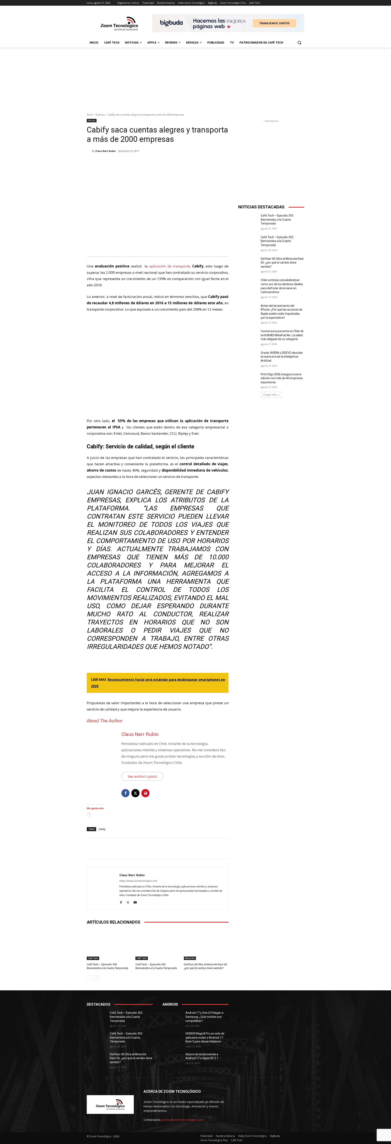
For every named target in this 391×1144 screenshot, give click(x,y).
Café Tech (93, 958)
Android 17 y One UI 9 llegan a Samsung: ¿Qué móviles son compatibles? (204, 1016)
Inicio (90, 114)
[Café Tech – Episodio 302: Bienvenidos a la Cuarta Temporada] (157, 944)
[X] (125, 161)
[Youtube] (135, 901)
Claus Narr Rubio (105, 150)
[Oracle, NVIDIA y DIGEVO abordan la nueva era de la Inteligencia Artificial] (248, 358)
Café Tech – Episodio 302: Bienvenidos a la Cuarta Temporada (277, 241)
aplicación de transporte (169, 266)
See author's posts (142, 776)
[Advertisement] (195, 77)
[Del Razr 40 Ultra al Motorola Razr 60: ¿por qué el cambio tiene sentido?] (206, 944)
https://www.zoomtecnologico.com (138, 880)
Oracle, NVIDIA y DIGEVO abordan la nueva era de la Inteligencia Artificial (282, 356)
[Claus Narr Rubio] (89, 151)
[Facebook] (116, 161)
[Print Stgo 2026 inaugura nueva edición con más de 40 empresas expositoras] (248, 379)
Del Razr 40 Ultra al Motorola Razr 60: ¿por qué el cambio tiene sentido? (282, 262)
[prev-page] (89, 978)
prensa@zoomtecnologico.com (182, 1120)
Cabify (102, 829)
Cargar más (270, 394)
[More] (153, 161)
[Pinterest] (135, 161)
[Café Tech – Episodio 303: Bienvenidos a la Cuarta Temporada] (109, 944)
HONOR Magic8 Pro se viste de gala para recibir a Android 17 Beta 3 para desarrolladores (205, 1037)
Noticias (100, 114)
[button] (299, 42)
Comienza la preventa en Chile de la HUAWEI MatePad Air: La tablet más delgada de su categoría (282, 335)
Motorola (190, 958)
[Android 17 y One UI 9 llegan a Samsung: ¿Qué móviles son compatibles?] (172, 1018)
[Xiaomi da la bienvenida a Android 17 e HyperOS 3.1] (172, 1059)
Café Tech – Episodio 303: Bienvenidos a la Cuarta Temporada (277, 219)
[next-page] (95, 978)
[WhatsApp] (144, 161)
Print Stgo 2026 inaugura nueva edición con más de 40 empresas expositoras (282, 378)
